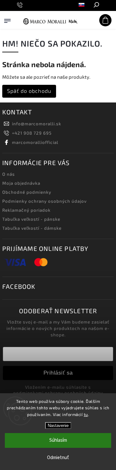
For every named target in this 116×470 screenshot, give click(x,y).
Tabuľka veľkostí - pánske (31, 219)
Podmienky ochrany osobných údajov (44, 201)
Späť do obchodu (29, 91)
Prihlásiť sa (58, 373)
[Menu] (7, 27)
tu (86, 414)
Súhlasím (58, 440)
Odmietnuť (58, 457)
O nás (8, 174)
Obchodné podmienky (26, 192)
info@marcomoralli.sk (36, 123)
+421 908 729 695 (32, 133)
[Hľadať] (96, 5)
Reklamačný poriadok (26, 210)
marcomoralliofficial (35, 142)
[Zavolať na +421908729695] (20, 5)
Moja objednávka (21, 183)
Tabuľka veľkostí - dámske (32, 228)
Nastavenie (58, 425)
